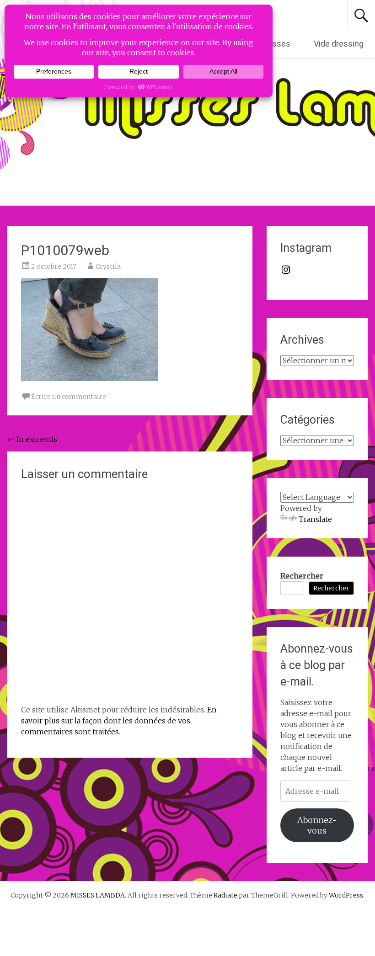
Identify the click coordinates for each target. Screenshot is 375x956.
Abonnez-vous (317, 825)
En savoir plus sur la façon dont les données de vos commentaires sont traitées (119, 720)
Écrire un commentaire (68, 397)
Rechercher (301, 575)
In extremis (32, 439)
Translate (315, 519)
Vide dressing (339, 43)
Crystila (108, 266)
